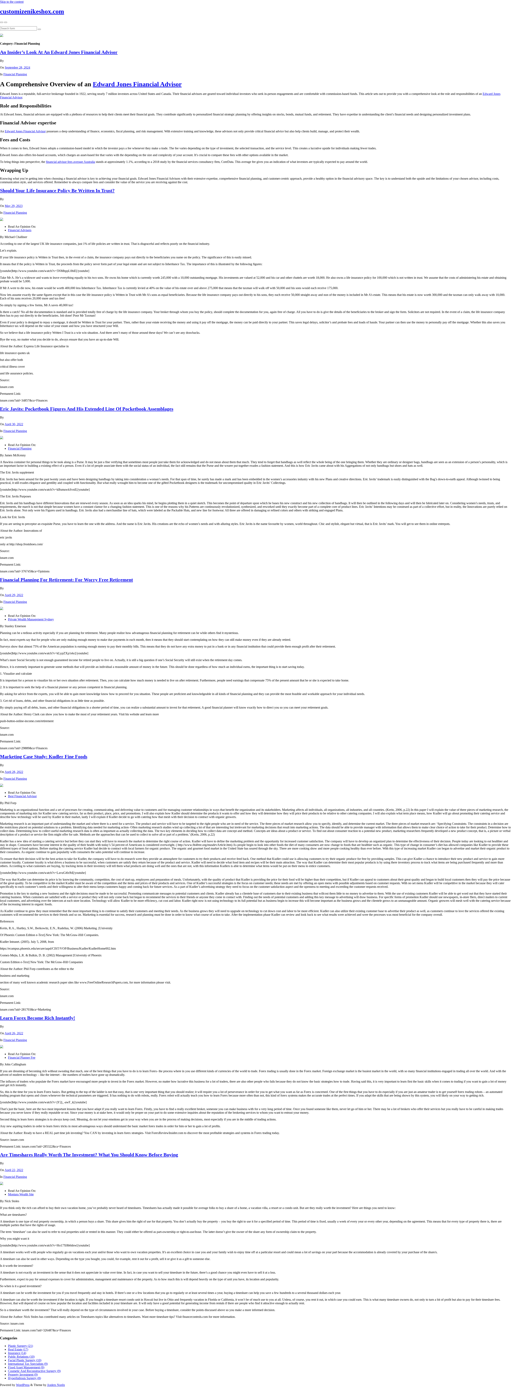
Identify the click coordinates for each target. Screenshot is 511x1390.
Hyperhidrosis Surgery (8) (24, 1378)
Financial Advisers (19, 230)
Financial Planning (15, 74)
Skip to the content (12, 1)
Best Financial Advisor (22, 796)
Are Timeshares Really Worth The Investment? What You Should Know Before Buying (89, 1154)
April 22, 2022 (14, 1170)
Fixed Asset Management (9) (26, 1367)
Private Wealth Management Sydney (31, 619)
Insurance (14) (17, 1353)
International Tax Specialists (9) (28, 1363)
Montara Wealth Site (21, 1194)
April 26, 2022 (14, 1033)
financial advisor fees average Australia (70, 161)
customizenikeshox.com (32, 11)
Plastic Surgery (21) (20, 1346)
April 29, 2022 (14, 595)
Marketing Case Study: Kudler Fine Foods (43, 756)
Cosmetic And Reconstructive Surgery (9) (34, 1371)
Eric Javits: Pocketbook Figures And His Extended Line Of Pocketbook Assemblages (86, 408)
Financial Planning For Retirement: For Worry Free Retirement (66, 579)
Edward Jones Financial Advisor (137, 84)
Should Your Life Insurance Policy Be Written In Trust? (57, 190)
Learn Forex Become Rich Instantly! (37, 1018)
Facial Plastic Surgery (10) (24, 1360)
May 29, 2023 (14, 206)
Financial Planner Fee (21, 1057)
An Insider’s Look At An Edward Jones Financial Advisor (59, 52)
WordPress (23, 1385)
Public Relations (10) (21, 1356)
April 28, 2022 (14, 772)
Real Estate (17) (18, 1349)
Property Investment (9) (23, 1374)
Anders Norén (56, 1385)
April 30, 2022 (14, 424)
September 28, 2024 (17, 67)
